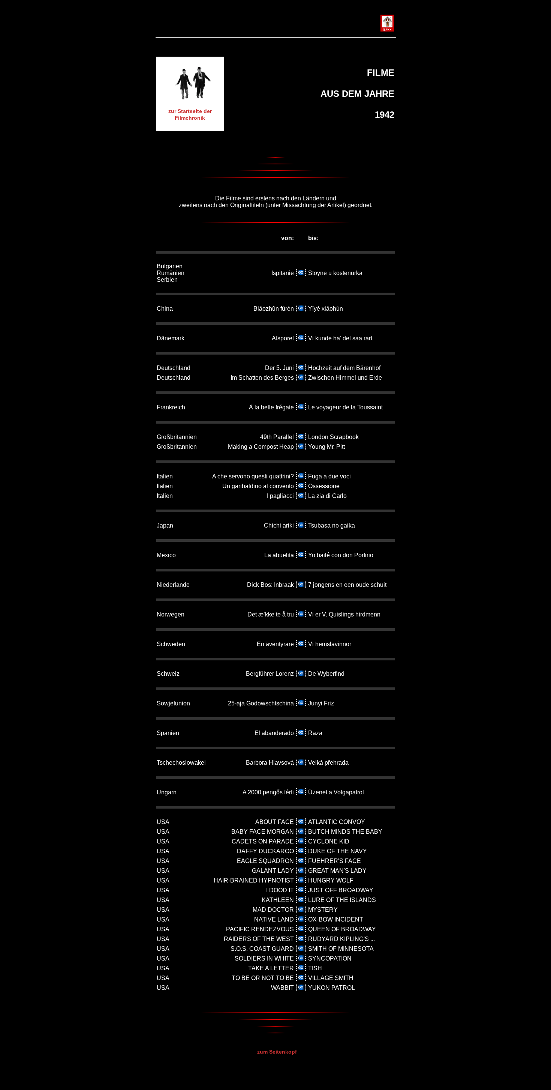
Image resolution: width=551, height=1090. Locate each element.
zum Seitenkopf (277, 1052)
